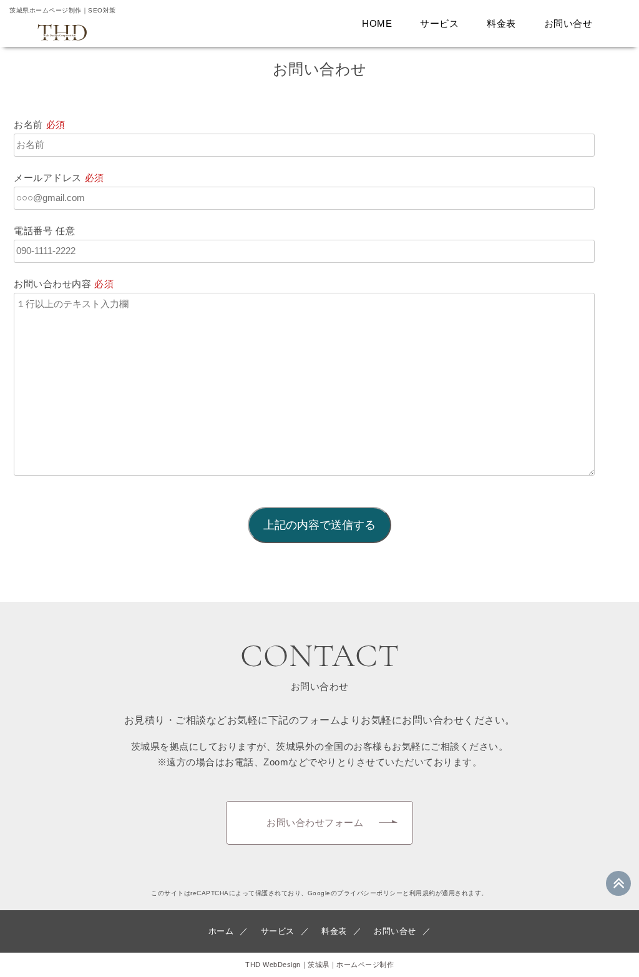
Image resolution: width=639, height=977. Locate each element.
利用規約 (422, 893)
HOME (377, 23)
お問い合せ (568, 23)
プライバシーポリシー (369, 893)
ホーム (221, 931)
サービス (439, 23)
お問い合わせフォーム (314, 822)
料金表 (501, 23)
